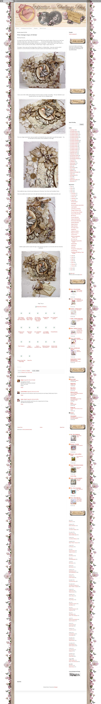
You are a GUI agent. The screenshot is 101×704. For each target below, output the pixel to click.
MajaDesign (73, 383)
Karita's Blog (73, 476)
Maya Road (72, 164)
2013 (71, 268)
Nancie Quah (71, 656)
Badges (36, 28)
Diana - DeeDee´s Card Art (76, 328)
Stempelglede (73, 175)
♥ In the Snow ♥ (74, 201)
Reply (22, 387)
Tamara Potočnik (72, 551)
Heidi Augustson (72, 645)
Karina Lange (71, 533)
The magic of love (74, 227)
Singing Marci (74, 243)
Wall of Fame (43, 28)
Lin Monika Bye (72, 633)
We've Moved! (73, 389)
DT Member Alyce (73, 131)
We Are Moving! (73, 404)
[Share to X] (35, 370)
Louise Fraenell (71, 577)
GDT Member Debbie (74, 155)
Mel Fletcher (71, 563)
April (72, 260)
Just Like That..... (74, 234)
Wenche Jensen (71, 591)
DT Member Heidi (73, 143)
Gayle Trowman (72, 550)
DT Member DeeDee (74, 137)
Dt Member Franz (73, 152)
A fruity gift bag (74, 250)
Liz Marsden (71, 546)
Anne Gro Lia (71, 629)
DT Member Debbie (74, 135)
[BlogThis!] (34, 370)
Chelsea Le (71, 651)
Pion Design (30, 372)
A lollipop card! (73, 384)
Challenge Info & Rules (26, 28)
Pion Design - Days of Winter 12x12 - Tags (29, 318)
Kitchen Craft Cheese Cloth (54, 347)
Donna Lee (71, 521)
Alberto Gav (71, 590)
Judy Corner (71, 626)
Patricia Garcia (71, 666)
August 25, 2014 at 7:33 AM (29, 380)
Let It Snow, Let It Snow (75, 208)
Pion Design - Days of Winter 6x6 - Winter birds (21, 318)
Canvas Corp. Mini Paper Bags (21, 361)
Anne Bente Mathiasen (73, 538)
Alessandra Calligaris (72, 529)
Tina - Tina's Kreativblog (76, 488)
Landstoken (72, 161)
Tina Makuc (71, 605)
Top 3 (71, 176)
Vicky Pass (71, 610)
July (72, 255)
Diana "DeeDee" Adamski (73, 586)
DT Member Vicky (73, 151)
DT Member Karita (73, 146)
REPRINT (72, 170)
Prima (71, 169)
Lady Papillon (74, 207)
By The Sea (73, 215)
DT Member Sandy (74, 149)
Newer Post (20, 427)
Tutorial (71, 178)
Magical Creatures (75, 232)
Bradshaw (74, 525)
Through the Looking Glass (76, 248)
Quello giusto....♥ (80, 339)
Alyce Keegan (71, 649)
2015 (71, 190)
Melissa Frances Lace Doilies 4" (46, 347)
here (81, 274)
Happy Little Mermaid (75, 219)
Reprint (72, 412)
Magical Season (74, 224)
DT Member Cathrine (74, 134)
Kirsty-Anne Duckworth (73, 661)
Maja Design (72, 163)
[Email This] (33, 370)
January (73, 265)
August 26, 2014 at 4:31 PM (32, 399)
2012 (71, 269)
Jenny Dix (71, 576)
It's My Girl (73, 247)
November (73, 195)
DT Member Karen (73, 145)
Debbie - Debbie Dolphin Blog (77, 318)
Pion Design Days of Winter (76, 212)
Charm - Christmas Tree (37, 347)
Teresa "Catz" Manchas (73, 615)
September (73, 198)
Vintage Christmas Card (76, 210)
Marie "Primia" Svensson (73, 542)
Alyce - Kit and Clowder (75, 289)
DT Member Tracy (24, 372)
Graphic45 (72, 160)
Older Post (62, 427)
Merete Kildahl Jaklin (73, 534)
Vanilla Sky (73, 245)
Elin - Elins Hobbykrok (75, 434)
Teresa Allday (71, 595)
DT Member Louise (74, 148)
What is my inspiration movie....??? (75, 237)
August (72, 200)
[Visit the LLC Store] (21, 313)
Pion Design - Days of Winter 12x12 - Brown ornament (38, 319)
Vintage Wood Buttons (46, 318)
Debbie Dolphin (72, 660)
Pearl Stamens (21, 346)
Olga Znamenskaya (72, 581)
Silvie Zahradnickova (73, 572)
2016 (71, 188)
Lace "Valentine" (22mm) (54, 318)
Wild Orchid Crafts (73, 179)
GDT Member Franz (74, 157)
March (72, 262)
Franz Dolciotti (71, 624)
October (73, 196)
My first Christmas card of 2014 (77, 205)
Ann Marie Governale (73, 585)
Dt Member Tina (73, 154)
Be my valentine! (80, 445)
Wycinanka (72, 181)
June (72, 257)
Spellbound (73, 229)
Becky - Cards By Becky (76, 299)
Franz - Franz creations (75, 338)
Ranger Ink (73, 407)
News (71, 166)
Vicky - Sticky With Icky (75, 497)
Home (17, 28)
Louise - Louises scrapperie (76, 478)
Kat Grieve (71, 665)
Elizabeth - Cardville (75, 444)
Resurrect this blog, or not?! (76, 361)
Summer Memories (75, 217)
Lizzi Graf (71, 639)
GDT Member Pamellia (74, 158)
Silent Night (73, 203)
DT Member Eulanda (74, 141)
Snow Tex (29, 360)
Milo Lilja (70, 654)
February (73, 264)
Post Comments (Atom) (27, 429)
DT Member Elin (73, 139)
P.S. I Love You (74, 239)
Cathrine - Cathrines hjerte (76, 308)
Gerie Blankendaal (72, 559)
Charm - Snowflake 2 (29, 347)
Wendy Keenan (71, 640)
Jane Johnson (71, 555)
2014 (71, 191)
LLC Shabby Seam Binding (46, 332)
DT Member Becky (73, 132)
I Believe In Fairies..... (75, 231)
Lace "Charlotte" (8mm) (37, 332)
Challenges (72, 129)
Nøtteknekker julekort (74, 380)
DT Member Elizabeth (74, 140)
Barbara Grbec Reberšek (73, 619)
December (73, 193)
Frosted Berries (54, 331)
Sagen (71, 173)
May (72, 259)
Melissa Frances (74, 392)
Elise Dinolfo (71, 567)
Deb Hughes (71, 614)
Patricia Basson (71, 571)
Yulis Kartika (71, 635)
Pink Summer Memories (76, 220)
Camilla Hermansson (72, 608)
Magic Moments (74, 226)
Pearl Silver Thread (29, 332)
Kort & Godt (73, 379)
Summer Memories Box (76, 213)
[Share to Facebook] (37, 370)
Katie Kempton (71, 644)
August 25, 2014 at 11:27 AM (33, 391)
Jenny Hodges (71, 599)
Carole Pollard (24, 391)
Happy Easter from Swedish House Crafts (79, 500)
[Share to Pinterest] (38, 370)
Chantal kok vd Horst (73, 603)
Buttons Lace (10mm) (21, 332)
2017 (71, 186)
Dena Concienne (72, 620)
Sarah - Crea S (24, 399)
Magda (22, 380)
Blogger (55, 687)
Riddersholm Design (74, 172)
